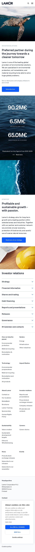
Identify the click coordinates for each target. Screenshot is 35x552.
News (4, 452)
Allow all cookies (17, 527)
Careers (22, 425)
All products (6, 381)
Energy (21, 341)
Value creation (7, 429)
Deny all (17, 532)
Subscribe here (10, 89)
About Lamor (6, 390)
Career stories (24, 429)
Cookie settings (17, 537)
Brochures (5, 404)
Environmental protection (7, 344)
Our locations (6, 398)
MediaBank (6, 401)
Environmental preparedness (7, 368)
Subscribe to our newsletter (7, 468)
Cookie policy (6, 546)
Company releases (25, 405)
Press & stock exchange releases (25, 401)
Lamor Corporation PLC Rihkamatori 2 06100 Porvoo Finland (10, 488)
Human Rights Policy (7, 415)
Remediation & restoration (7, 353)
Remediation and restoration (8, 377)
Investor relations (25, 390)
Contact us (5, 394)
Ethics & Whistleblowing (7, 442)
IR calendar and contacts (24, 410)
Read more (19, 155)
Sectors (22, 337)
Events (21, 452)
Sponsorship (6, 411)
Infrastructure (24, 344)
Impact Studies (24, 363)
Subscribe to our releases (7, 462)
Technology (6, 363)
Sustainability (6, 425)
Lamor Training (7, 408)
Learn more (8, 522)
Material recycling (8, 349)
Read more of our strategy (14, 240)
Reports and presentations (24, 396)
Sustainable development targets (6, 435)
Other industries (25, 348)
